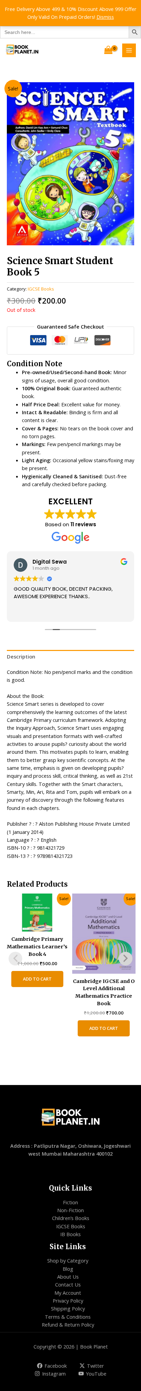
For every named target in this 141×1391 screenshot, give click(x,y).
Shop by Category (67, 1260)
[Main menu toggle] (129, 50)
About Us (68, 1276)
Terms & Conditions (68, 1316)
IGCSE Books (41, 289)
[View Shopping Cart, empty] (108, 50)
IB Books (70, 1234)
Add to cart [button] (37, 979)
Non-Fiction (70, 1210)
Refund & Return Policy (68, 1324)
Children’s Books (70, 1218)
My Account (67, 1292)
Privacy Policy (68, 1300)
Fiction (70, 1202)
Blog (68, 1268)
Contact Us (68, 1284)
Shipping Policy (68, 1308)
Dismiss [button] (105, 16)
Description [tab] (21, 656)
